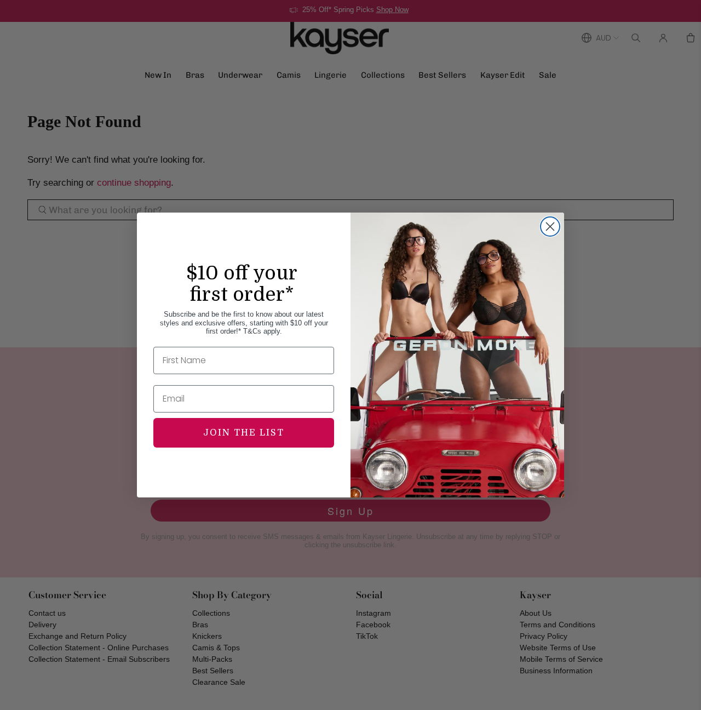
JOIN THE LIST (243, 433)
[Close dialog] (550, 226)
